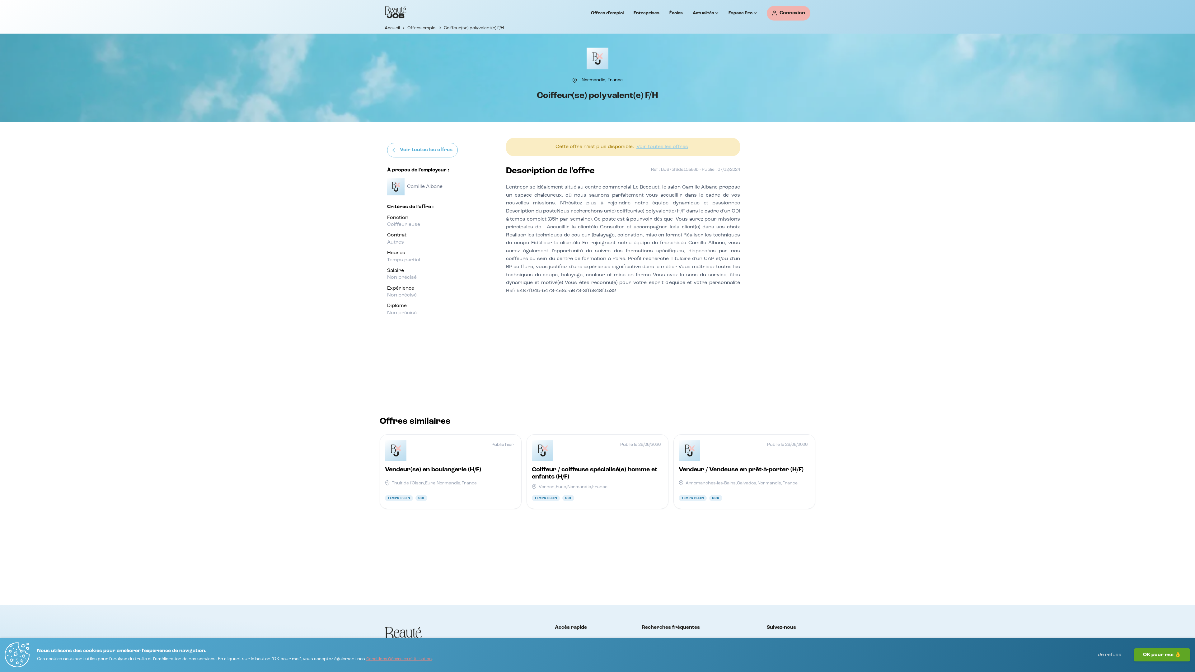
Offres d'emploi (607, 13)
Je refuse (1109, 654)
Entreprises (646, 13)
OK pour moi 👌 (1162, 654)
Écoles (676, 13)
